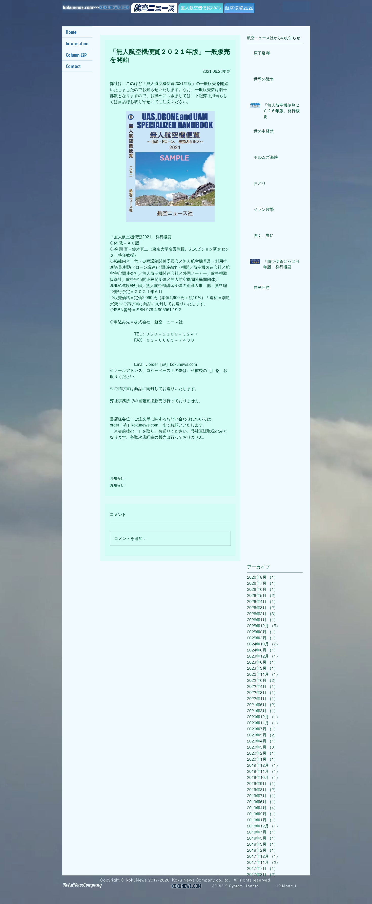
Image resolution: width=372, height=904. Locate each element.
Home (71, 32)
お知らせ (117, 478)
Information (77, 43)
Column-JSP (76, 54)
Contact (73, 66)
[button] (283, 8)
